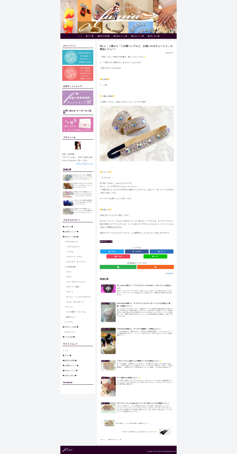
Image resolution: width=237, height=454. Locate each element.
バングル (69, 252)
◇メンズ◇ (68, 322)
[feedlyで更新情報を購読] (118, 267)
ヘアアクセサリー (73, 247)
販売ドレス (70, 317)
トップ (65, 350)
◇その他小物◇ (70, 267)
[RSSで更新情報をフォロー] (155, 267)
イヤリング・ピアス (74, 257)
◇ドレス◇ (68, 307)
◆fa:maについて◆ (70, 370)
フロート (69, 292)
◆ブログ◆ (67, 355)
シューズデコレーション (76, 282)
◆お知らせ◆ (68, 227)
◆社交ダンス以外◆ (70, 327)
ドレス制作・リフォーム (76, 312)
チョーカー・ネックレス (76, 262)
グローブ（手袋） (73, 287)
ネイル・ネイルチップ (75, 302)
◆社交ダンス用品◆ (70, 237)
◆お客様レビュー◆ (107, 241)
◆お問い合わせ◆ (70, 375)
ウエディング (69, 332)
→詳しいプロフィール (84, 164)
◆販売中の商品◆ (70, 360)
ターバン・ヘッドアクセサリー (78, 297)
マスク (69, 277)
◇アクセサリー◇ (71, 242)
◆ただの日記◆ (69, 337)
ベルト (69, 272)
